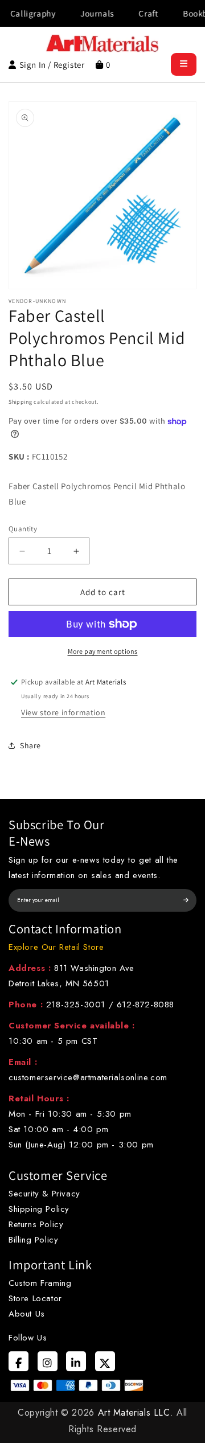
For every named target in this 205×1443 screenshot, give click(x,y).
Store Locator (35, 1298)
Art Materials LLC (134, 1412)
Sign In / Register (51, 64)
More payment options (103, 651)
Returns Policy (36, 1224)
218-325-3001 (75, 1004)
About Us (27, 1313)
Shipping (20, 401)
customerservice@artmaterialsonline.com (88, 1077)
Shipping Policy (39, 1209)
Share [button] (30, 745)
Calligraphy (24, 13)
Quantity (23, 529)
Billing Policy (33, 1239)
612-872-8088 (145, 1004)
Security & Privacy (44, 1193)
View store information (63, 712)
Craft (139, 13)
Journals (88, 13)
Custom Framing (40, 1283)
